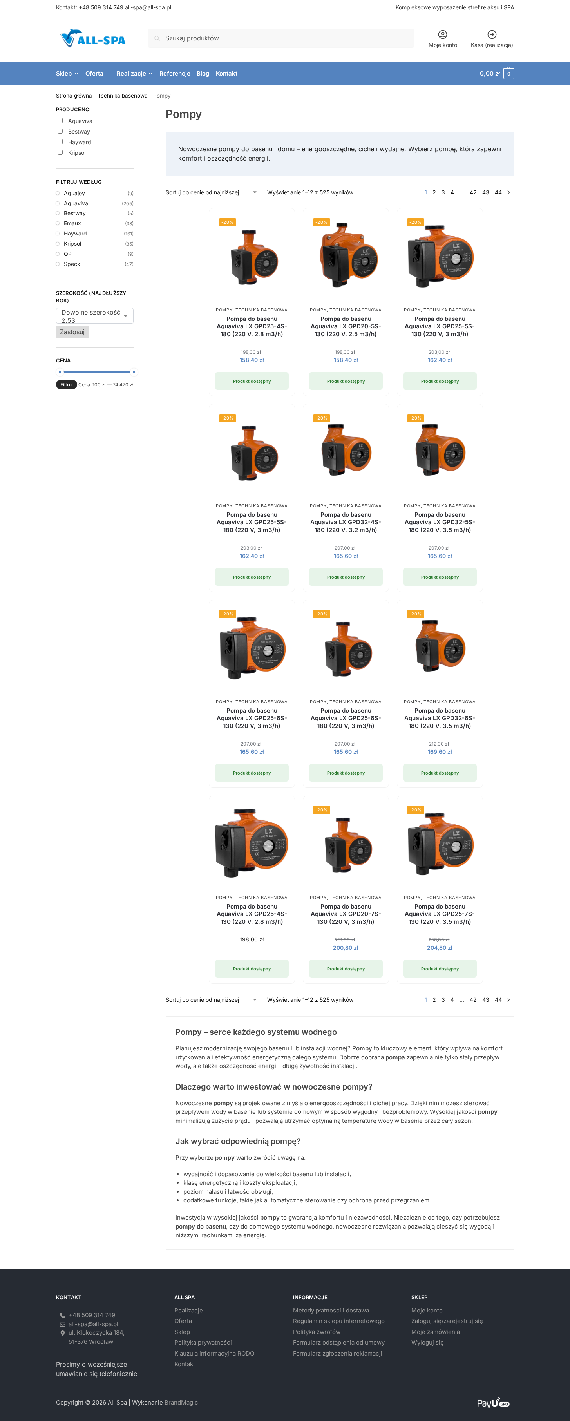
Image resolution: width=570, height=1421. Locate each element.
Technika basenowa (123, 95)
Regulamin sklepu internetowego (339, 1321)
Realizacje (188, 1310)
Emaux (72, 223)
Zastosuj (72, 332)
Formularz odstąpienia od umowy (339, 1342)
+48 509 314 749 (101, 7)
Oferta (183, 1321)
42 (473, 192)
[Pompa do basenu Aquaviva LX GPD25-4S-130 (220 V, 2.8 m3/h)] (252, 843)
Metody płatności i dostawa (331, 1310)
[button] (497, 73)
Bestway (75, 213)
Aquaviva (76, 203)
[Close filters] (136, 110)
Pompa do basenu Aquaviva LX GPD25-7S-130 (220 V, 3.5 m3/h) (440, 914)
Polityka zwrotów (316, 1332)
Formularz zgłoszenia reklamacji (337, 1353)
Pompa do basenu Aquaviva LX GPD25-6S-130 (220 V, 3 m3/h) (252, 718)
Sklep (182, 1332)
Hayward (75, 233)
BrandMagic (181, 1402)
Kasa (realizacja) (492, 45)
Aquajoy (74, 193)
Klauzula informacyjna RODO (214, 1353)
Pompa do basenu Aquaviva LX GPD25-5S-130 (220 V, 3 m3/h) (440, 326)
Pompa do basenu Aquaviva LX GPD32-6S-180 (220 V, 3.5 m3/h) (439, 718)
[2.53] (89, 321)
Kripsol (72, 243)
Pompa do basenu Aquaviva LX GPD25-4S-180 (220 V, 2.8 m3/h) (252, 326)
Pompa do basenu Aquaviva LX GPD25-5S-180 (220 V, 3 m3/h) (252, 522)
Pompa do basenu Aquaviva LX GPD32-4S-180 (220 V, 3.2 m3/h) (345, 522)
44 (498, 192)
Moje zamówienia (435, 1332)
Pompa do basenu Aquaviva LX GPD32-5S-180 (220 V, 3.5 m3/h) (440, 522)
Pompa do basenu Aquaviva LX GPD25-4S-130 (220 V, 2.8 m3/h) (252, 914)
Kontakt (184, 1364)
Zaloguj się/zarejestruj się (447, 1321)
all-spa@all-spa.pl (148, 7)
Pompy (224, 310)
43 (485, 192)
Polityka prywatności (203, 1342)
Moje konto (443, 45)
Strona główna (74, 95)
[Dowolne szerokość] (89, 312)
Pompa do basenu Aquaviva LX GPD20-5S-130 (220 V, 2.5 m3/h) (346, 326)
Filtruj (66, 384)
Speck (72, 264)
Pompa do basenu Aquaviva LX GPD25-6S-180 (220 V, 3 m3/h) (346, 718)
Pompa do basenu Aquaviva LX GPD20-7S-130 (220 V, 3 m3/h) (346, 914)
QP (68, 253)
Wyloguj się (427, 1342)
